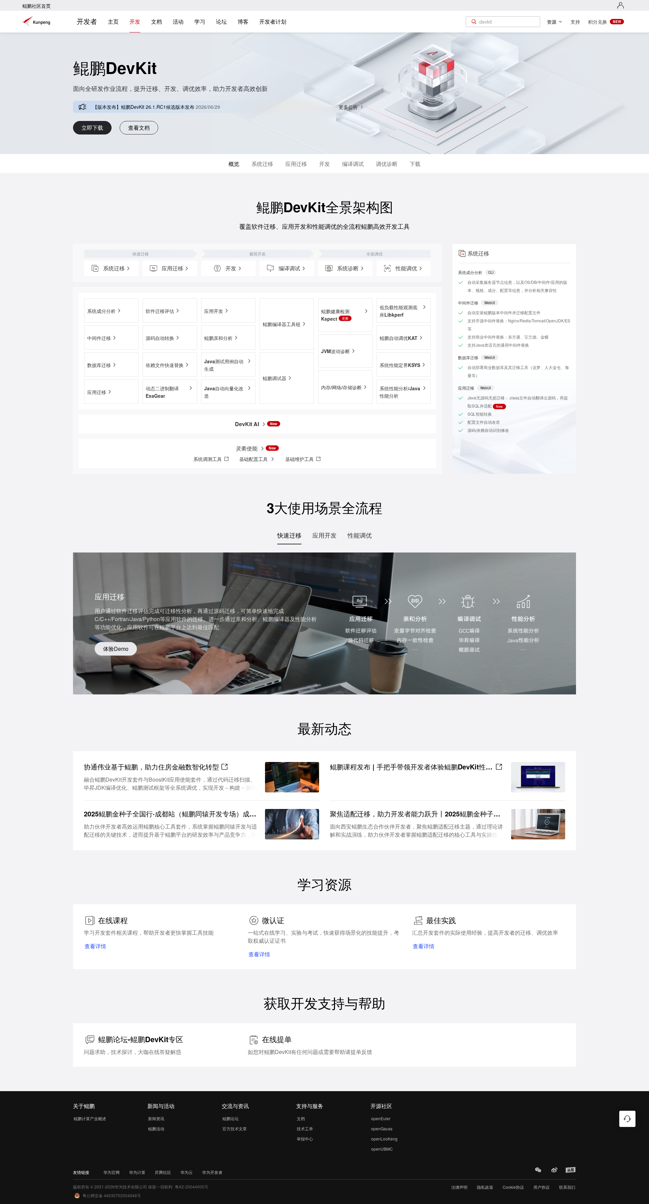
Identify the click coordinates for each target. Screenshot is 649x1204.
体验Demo (115, 649)
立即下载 (92, 127)
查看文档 (139, 127)
